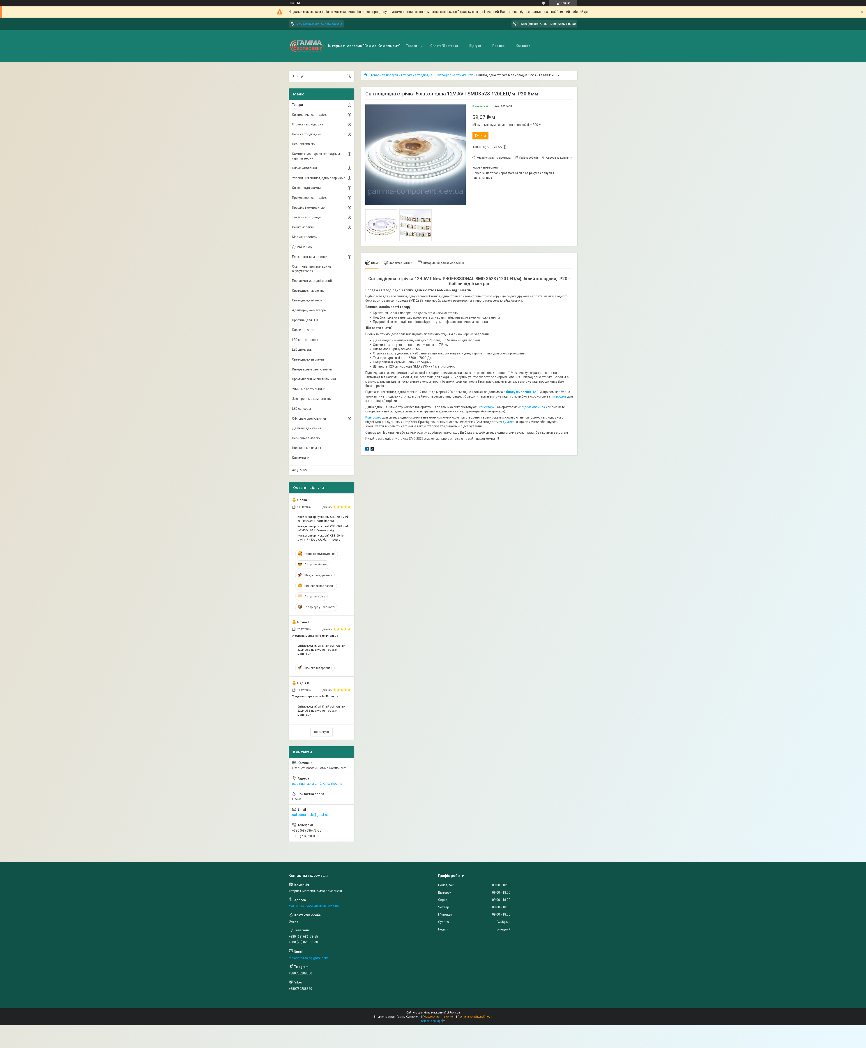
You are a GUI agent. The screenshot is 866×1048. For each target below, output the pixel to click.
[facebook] (367, 449)
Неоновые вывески (306, 438)
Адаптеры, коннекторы (309, 310)
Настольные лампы (306, 448)
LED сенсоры (301, 408)
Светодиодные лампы (308, 359)
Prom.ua (454, 1012)
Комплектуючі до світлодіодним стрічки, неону (316, 156)
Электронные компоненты (312, 398)
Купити (480, 135)
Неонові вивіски (304, 144)
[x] (372, 449)
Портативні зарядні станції (312, 280)
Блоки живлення (304, 168)
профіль (560, 396)
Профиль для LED (305, 320)
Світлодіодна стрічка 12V (454, 75)
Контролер (373, 417)
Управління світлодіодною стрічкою (318, 178)
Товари (411, 46)
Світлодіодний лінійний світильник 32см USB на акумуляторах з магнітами (321, 649)
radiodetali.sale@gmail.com (312, 815)
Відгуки (475, 46)
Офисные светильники (309, 418)
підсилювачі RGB (534, 407)
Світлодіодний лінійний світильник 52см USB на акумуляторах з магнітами (321, 710)
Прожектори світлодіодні (310, 197)
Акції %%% (300, 470)
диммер (509, 422)
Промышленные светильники (314, 379)
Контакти (523, 46)
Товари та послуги (384, 75)
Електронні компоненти (309, 257)
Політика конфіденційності (475, 1016)
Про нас (498, 46)
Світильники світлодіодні (310, 114)
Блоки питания (303, 330)
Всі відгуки (321, 731)
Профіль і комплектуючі (309, 207)
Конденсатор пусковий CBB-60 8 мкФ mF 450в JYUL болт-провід (322, 528)
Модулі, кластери (305, 237)
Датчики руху (302, 247)
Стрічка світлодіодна (416, 75)
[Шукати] (348, 76)
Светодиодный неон (307, 300)
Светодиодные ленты (308, 290)
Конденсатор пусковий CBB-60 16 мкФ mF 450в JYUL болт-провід (320, 537)
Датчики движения (306, 428)
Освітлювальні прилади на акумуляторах (312, 269)
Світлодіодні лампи (306, 188)
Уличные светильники (308, 389)
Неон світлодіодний (306, 134)
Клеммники (300, 458)
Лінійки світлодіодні (306, 217)
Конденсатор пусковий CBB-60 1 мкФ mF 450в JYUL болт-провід (322, 519)
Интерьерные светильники (312, 369)
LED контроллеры (305, 340)
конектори (486, 407)
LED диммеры (302, 349)
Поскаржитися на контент (439, 1016)
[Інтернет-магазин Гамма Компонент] (307, 46)
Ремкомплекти (303, 227)
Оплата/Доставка (444, 46)
